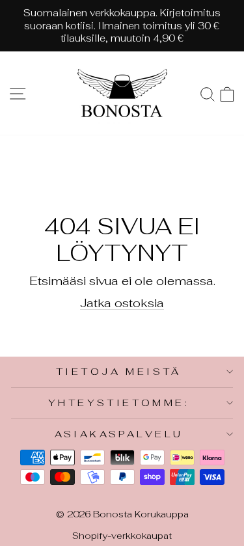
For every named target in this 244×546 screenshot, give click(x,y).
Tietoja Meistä (119, 371)
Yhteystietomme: (118, 402)
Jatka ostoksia (122, 302)
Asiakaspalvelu (119, 434)
